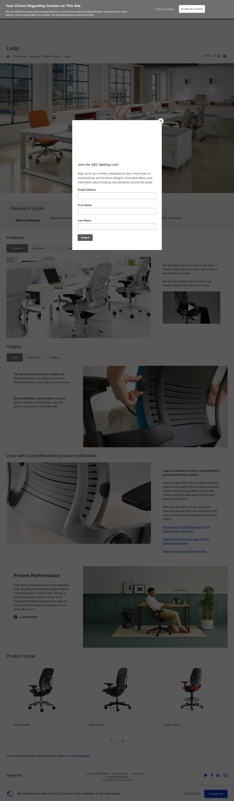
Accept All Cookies (192, 9)
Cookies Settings (164, 9)
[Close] (161, 121)
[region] (117, 9)
